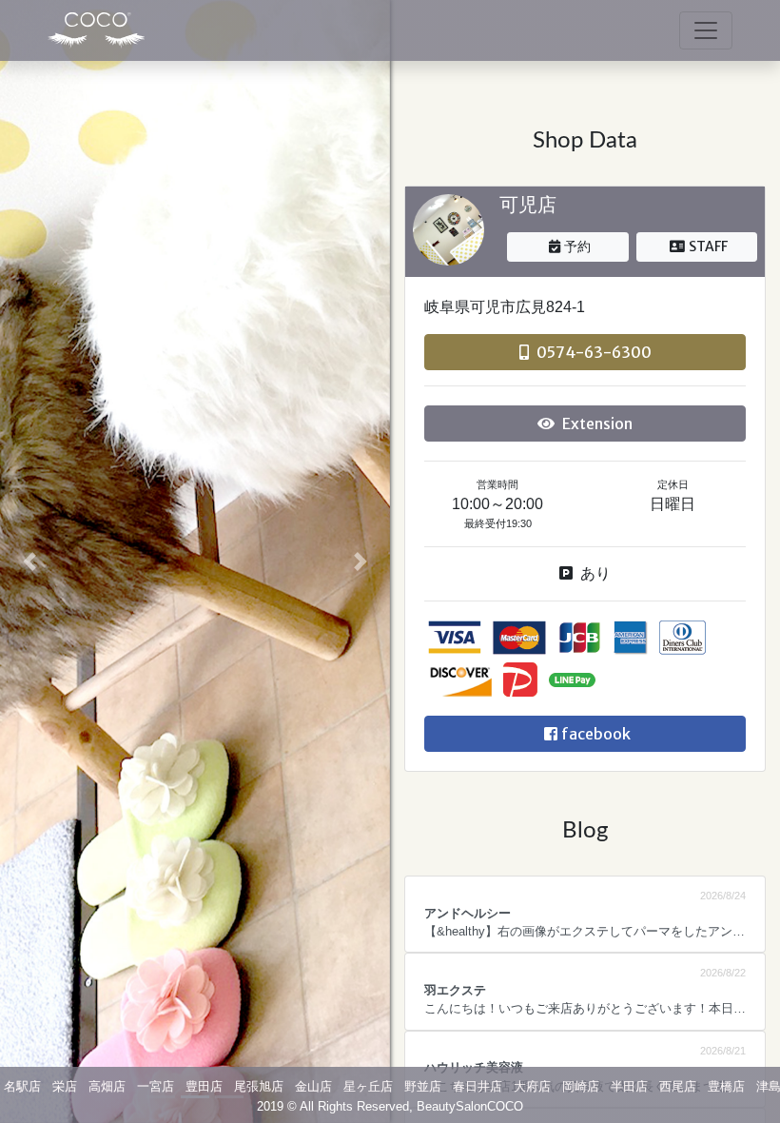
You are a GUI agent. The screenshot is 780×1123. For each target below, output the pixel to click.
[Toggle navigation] (705, 30)
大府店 (532, 1086)
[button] (29, 561)
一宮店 (155, 1086)
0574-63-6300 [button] (594, 352)
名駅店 (22, 1086)
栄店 (64, 1086)
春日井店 (477, 1086)
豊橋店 (726, 1086)
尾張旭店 (258, 1086)
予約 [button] (577, 246)
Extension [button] (597, 423)
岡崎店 (580, 1086)
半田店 (629, 1086)
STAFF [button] (708, 246)
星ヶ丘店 (368, 1086)
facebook (596, 733)
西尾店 (677, 1086)
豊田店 (204, 1086)
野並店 (422, 1086)
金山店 (313, 1086)
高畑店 (107, 1086)
